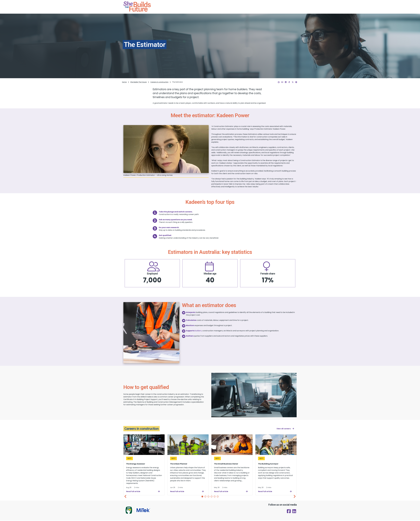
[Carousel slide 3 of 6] (208, 496)
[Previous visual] (125, 496)
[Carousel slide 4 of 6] (211, 496)
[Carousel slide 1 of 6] (202, 496)
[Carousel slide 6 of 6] (217, 496)
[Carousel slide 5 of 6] (214, 496)
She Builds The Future (138, 82)
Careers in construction (159, 82)
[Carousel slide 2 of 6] (205, 496)
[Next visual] (295, 496)
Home (124, 82)
